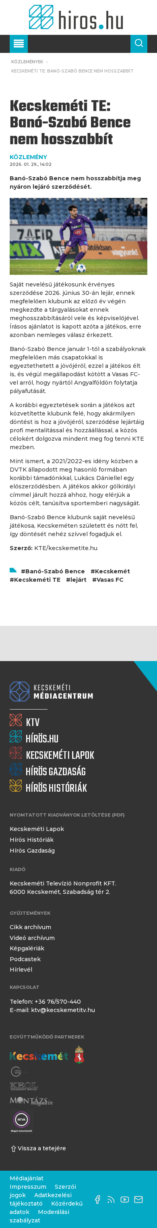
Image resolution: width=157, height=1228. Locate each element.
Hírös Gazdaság (32, 850)
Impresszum (28, 1186)
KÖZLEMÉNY (28, 157)
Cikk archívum (30, 927)
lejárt (78, 579)
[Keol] (24, 1086)
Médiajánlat (26, 1178)
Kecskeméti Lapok (37, 829)
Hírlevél (21, 969)
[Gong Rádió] (21, 1072)
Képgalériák (27, 948)
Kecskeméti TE (37, 579)
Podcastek (25, 959)
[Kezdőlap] (78, 17)
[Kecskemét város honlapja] (47, 1055)
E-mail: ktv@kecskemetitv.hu (52, 1010)
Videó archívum (32, 938)
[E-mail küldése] (140, 1199)
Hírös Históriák (32, 839)
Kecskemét (112, 571)
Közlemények (27, 62)
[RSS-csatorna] (113, 1199)
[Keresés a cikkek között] (138, 44)
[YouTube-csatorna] (127, 1199)
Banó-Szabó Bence (55, 571)
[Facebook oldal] (99, 1199)
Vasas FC (110, 579)
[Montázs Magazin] (31, 1101)
